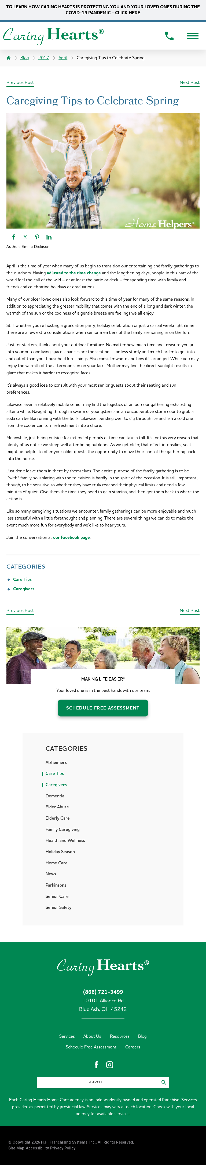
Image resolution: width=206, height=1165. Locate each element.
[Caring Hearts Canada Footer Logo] (103, 967)
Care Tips (22, 580)
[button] (192, 36)
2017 (43, 58)
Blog (24, 58)
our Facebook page (71, 538)
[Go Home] (8, 58)
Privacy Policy (62, 1149)
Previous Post (20, 82)
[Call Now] (169, 36)
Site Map (16, 1149)
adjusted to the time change (74, 273)
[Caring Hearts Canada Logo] (53, 36)
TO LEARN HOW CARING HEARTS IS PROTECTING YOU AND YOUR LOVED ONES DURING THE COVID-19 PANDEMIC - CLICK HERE (103, 10)
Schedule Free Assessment (103, 708)
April (62, 58)
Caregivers (23, 589)
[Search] (164, 1082)
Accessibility (37, 1149)
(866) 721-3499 (103, 992)
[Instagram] (109, 1064)
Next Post (190, 82)
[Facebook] (96, 1064)
